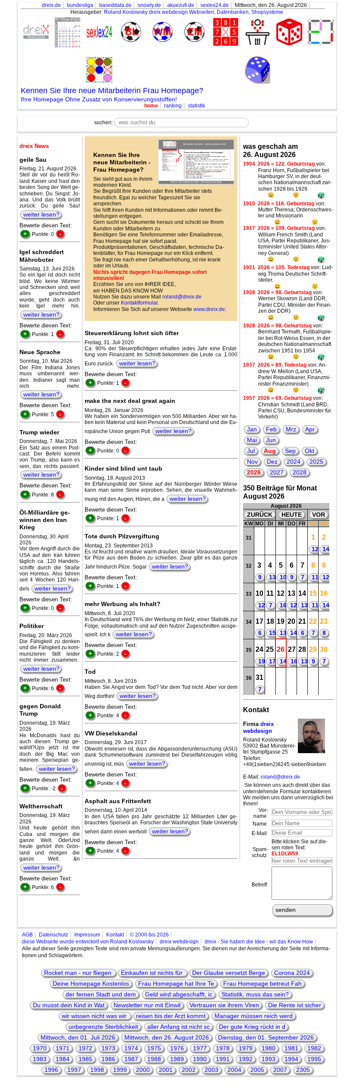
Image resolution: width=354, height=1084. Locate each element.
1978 (223, 1048)
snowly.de (149, 5)
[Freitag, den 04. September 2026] (302, 681)
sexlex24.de (214, 5)
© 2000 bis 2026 (149, 935)
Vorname (260, 813)
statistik (196, 106)
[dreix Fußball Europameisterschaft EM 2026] (193, 32)
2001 (166, 1069)
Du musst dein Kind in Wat (68, 1005)
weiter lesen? (41, 214)
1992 (246, 1059)
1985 (85, 1059)
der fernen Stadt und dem (101, 994)
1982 (314, 1048)
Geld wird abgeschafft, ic (178, 994)
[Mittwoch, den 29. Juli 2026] (280, 541)
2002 (189, 1069)
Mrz (291, 429)
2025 (316, 461)
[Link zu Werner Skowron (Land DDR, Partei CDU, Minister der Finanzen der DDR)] (321, 318)
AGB (27, 935)
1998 (97, 1069)
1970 (40, 1048)
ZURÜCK (259, 514)
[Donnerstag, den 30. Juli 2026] (291, 541)
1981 (291, 1048)
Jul (251, 450)
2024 (293, 461)
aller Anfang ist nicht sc (178, 1026)
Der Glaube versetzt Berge (228, 972)
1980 (268, 1048)
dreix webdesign (258, 727)
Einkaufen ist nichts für (152, 972)
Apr (310, 429)
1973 (108, 1048)
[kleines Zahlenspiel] (224, 32)
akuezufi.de (180, 5)
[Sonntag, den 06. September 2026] (324, 681)
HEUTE (291, 514)
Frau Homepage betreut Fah (262, 983)
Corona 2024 (292, 972)
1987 (131, 1059)
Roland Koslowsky (126, 12)
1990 (200, 1059)
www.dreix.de (209, 309)
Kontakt (115, 935)
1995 (314, 1059)
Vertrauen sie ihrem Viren (224, 1005)
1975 (154, 1048)
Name (260, 824)
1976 (177, 1048)
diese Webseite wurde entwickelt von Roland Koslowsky (88, 942)
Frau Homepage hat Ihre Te (176, 983)
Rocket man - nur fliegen (78, 972)
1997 (74, 1069)
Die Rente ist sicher (294, 1005)
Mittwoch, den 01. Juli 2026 (78, 1037)
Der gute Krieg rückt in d (252, 1026)
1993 (268, 1059)
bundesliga (80, 5)
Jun (271, 440)
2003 (211, 1069)
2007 (280, 1069)
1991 (223, 1059)
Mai (252, 440)
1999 (120, 1069)
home (151, 106)
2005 (257, 1069)
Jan (252, 429)
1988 (154, 1059)
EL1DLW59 (285, 854)
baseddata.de (115, 5)
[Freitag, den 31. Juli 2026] (302, 541)
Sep (290, 450)
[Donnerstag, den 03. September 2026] (291, 681)
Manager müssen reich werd (254, 1015)
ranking (173, 106)
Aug (270, 450)
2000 (143, 1069)
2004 (234, 1069)
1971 (63, 1048)
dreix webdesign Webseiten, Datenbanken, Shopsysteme (216, 12)
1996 (51, 1069)
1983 (40, 1059)
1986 (108, 1059)
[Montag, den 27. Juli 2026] (259, 541)
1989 (177, 1059)
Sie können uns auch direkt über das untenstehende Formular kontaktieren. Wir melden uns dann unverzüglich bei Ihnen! (288, 794)
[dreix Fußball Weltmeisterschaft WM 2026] (161, 32)
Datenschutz (53, 935)
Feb (271, 429)
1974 (131, 1048)
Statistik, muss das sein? (255, 994)
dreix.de (51, 5)
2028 (300, 472)
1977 (200, 1048)
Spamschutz (260, 852)
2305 (303, 1069)
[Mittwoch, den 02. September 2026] (280, 681)
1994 (291, 1059)
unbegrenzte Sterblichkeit (103, 1026)
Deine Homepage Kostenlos (91, 983)
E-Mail (259, 833)
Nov (252, 461)
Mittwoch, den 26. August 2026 (166, 1037)
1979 (246, 1048)
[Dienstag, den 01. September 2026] (270, 681)
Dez (272, 461)
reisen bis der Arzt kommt (170, 1015)
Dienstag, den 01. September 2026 (266, 1037)
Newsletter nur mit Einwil (147, 1005)
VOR (318, 514)
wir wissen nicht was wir (95, 1015)
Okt (309, 450)
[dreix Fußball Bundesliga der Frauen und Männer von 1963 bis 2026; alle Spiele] (129, 32)
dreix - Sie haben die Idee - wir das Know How (259, 942)
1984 (63, 1059)
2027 (277, 472)
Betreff (259, 885)
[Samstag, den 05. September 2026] (313, 681)
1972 (85, 1048)
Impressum (87, 935)
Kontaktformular (139, 303)
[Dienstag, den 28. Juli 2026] (270, 541)
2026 (254, 472)
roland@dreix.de (182, 297)
